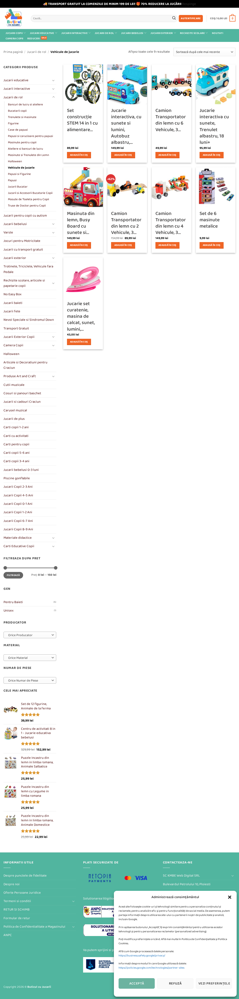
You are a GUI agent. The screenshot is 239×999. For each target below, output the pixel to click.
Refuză (175, 983)
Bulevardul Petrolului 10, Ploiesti (187, 884)
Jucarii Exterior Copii (19, 336)
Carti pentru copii (16, 444)
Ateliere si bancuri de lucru (25, 148)
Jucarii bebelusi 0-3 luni (21, 469)
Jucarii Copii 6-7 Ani (18, 520)
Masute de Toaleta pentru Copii (28, 199)
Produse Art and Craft (20, 376)
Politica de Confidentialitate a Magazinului (34, 926)
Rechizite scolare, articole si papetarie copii (24, 283)
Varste (8, 232)
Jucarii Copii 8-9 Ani (18, 529)
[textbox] (29, 635)
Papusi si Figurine (19, 174)
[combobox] (30, 635)
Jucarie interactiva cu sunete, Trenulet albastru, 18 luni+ (214, 126)
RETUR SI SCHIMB (17, 909)
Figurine (13, 123)
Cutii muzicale (14, 384)
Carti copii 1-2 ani (16, 427)
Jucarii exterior (162, 33)
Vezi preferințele (214, 983)
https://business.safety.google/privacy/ (142, 955)
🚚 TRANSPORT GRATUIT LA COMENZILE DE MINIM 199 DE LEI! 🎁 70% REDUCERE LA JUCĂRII (112, 4)
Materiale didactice (18, 537)
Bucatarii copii (17, 110)
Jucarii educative (42, 33)
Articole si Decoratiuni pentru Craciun (25, 365)
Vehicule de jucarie (21, 167)
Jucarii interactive (74, 33)
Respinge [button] (189, 4)
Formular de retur (17, 918)
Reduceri (33, 38)
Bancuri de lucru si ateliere (25, 104)
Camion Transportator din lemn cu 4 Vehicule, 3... (170, 223)
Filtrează (13, 575)
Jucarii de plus (14, 418)
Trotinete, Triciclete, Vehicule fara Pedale (28, 269)
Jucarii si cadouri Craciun (22, 401)
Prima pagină (13, 52)
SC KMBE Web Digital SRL (181, 875)
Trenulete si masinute (22, 117)
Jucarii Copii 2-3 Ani (18, 486)
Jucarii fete (12, 311)
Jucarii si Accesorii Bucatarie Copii (30, 193)
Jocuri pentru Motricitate (22, 240)
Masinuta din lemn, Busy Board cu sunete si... (81, 223)
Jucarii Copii (14, 33)
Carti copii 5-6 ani (17, 452)
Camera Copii (14, 38)
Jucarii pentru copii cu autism (25, 215)
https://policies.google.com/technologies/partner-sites (151, 968)
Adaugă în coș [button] (79, 155)
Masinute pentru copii (22, 142)
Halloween (15, 161)
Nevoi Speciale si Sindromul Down (29, 319)
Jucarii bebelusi (132, 33)
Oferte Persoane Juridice (22, 892)
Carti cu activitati (16, 436)
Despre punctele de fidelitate (25, 875)
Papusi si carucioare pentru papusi (30, 136)
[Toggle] (53, 80)
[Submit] (174, 18)
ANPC (8, 935)
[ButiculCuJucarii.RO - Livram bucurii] (14, 18)
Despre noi (12, 884)
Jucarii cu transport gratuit (23, 249)
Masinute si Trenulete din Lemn (28, 155)
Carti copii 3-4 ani (16, 461)
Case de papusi (18, 129)
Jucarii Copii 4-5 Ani (18, 495)
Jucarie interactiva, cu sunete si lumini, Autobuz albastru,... (126, 126)
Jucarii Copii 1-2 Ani (18, 512)
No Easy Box (12, 294)
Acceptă (136, 983)
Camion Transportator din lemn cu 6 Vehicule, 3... (170, 120)
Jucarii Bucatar (18, 186)
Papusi (12, 180)
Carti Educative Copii (19, 546)
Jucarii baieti (13, 303)
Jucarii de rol (104, 33)
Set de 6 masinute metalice (210, 219)
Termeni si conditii (17, 901)
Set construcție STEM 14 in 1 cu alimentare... (82, 120)
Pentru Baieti (13, 602)
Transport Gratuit (16, 328)
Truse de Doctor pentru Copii (27, 205)
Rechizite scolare (192, 33)
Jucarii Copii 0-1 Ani (18, 503)
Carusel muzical (15, 410)
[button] (229, 897)
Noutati (217, 33)
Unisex (9, 610)
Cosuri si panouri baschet (22, 393)
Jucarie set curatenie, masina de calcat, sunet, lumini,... (81, 316)
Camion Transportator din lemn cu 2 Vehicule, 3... (126, 223)
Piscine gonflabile (17, 478)
